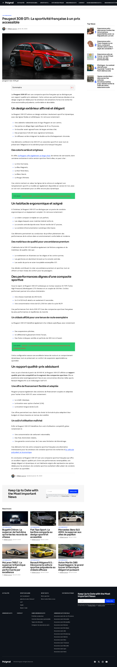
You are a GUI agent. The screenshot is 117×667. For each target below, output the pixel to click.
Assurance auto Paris (60, 651)
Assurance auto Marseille (61, 646)
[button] (3, 3)
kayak (21, 605)
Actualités (5, 593)
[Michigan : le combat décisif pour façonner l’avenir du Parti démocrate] (90, 67)
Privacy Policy (65, 496)
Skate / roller (24, 608)
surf (21, 602)
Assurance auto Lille (60, 631)
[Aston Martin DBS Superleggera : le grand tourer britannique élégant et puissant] (71, 551)
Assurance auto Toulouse (61, 643)
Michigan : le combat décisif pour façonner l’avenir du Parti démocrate (105, 68)
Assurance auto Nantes (61, 637)
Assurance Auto (7, 613)
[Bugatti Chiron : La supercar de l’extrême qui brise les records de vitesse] (15, 518)
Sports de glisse (25, 593)
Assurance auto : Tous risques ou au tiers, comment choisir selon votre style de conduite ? (105, 45)
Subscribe (73, 491)
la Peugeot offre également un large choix (34, 156)
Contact (20, 613)
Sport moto (45, 593)
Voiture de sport (7, 15)
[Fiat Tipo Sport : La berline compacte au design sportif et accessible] (43, 518)
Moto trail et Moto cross (48, 599)
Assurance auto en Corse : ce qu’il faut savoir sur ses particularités (105, 57)
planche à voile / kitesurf (27, 599)
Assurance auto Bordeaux (61, 628)
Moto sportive (45, 596)
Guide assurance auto (38, 613)
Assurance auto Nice (60, 640)
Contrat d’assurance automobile (41, 619)
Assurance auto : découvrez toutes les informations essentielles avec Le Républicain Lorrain (106, 32)
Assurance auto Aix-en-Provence (64, 616)
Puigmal (9, 3)
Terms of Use (101, 605)
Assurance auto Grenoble (61, 619)
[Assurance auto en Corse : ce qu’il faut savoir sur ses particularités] (90, 56)
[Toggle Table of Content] (71, 87)
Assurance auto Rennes (61, 625)
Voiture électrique (68, 593)
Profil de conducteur (38, 616)
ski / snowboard (24, 596)
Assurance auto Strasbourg (62, 634)
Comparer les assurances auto (40, 625)
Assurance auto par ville (62, 613)
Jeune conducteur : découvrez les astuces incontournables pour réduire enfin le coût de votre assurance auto (105, 81)
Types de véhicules (37, 622)
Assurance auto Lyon (60, 648)
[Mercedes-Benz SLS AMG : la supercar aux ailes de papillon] (71, 518)
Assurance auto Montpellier (62, 622)
